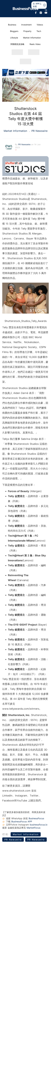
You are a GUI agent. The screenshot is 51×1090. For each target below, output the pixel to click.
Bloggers (14, 31)
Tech (39, 31)
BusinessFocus (36, 818)
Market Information (32, 37)
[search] (46, 10)
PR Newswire (39, 130)
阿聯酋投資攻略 (17, 44)
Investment (26, 24)
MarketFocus (33, 827)
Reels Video (35, 44)
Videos (40, 24)
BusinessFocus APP (21, 821)
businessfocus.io (38, 824)
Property (27, 31)
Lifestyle (14, 37)
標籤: (6, 834)
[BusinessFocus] (25, 8)
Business (12, 24)
